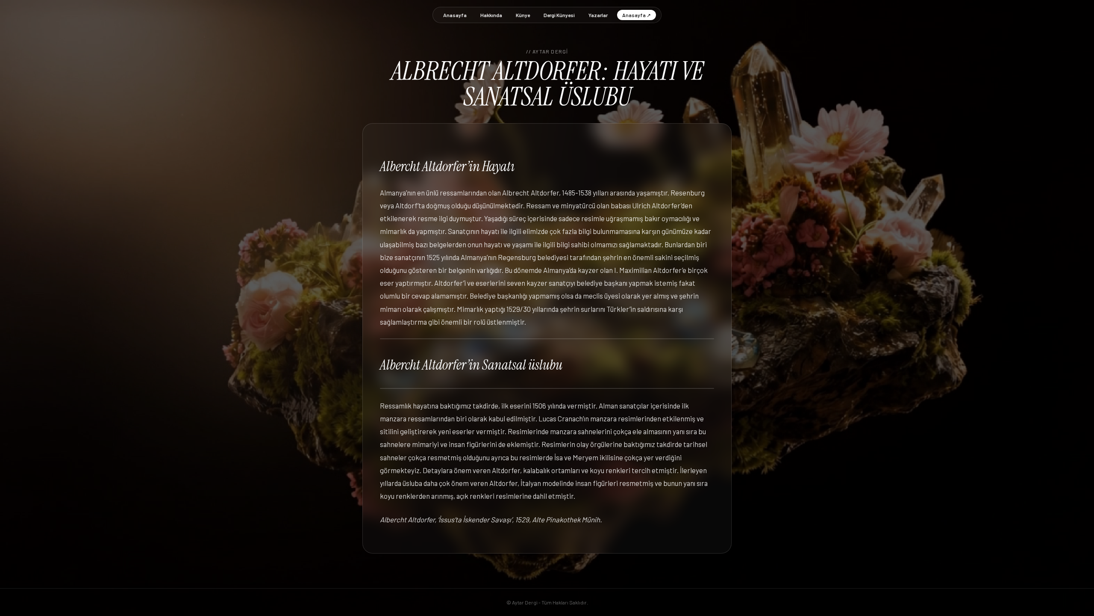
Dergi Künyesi (559, 15)
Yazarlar (598, 15)
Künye (523, 15)
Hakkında (491, 15)
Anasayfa (455, 15)
